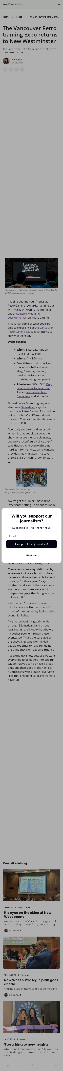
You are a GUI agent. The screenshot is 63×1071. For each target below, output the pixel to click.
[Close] (56, 513)
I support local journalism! (31, 544)
